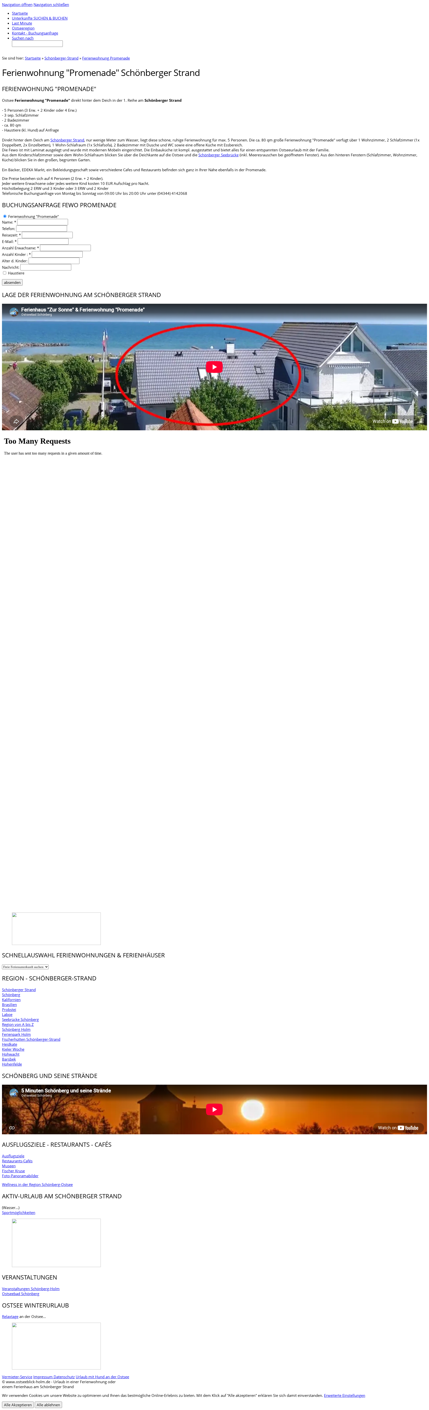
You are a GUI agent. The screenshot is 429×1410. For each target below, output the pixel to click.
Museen (9, 1165)
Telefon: (8, 228)
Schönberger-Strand (61, 58)
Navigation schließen (51, 4)
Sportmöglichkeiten (18, 1212)
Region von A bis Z (18, 1024)
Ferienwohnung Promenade (106, 58)
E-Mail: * (9, 241)
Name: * (9, 222)
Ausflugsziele (13, 1155)
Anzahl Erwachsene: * (20, 247)
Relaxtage (10, 1316)
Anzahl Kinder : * (16, 254)
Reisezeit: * (11, 235)
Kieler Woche (13, 1049)
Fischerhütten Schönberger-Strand (31, 1039)
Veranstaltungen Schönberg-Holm (31, 1288)
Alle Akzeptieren (18, 1404)
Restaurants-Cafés (17, 1160)
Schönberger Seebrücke (218, 154)
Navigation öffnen (17, 4)
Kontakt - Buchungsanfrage (35, 33)
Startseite (33, 58)
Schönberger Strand (67, 139)
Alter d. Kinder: (15, 260)
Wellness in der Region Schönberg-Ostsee (37, 1184)
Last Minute (22, 23)
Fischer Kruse (13, 1170)
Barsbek (9, 1059)
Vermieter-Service (17, 1376)
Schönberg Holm (16, 1029)
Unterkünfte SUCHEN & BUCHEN (40, 18)
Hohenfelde (12, 1064)
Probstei (9, 1009)
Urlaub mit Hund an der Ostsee (102, 1376)
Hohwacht (10, 1054)
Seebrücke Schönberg (20, 1019)
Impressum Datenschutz (54, 1376)
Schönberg (11, 994)
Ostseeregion (23, 28)
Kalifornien (11, 999)
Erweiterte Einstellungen (344, 1395)
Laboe (7, 1014)
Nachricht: (10, 267)
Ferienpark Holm (16, 1034)
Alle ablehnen (48, 1404)
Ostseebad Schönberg (20, 1293)
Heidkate (9, 1044)
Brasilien (9, 1004)
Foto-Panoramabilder (20, 1175)
